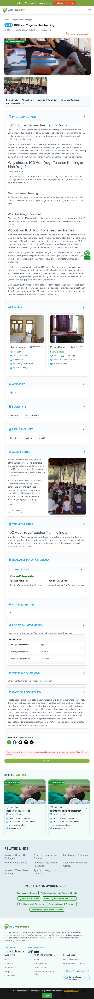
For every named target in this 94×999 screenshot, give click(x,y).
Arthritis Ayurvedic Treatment (31, 904)
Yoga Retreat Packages (22, 19)
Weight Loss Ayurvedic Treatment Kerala (59, 893)
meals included (23, 429)
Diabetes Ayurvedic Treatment (62, 904)
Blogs (7, 971)
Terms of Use (40, 967)
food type (19, 407)
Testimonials (10, 967)
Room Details (12, 100)
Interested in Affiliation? (74, 963)
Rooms (17, 307)
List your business (71, 959)
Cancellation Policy (15, 103)
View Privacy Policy (71, 991)
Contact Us (9, 975)
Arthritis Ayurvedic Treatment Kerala (59, 898)
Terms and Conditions (70, 100)
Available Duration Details (31, 559)
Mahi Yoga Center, (14, 30)
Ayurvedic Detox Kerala (29, 898)
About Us (8, 963)
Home (6, 19)
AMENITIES (18, 384)
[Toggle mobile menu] (89, 10)
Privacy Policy (40, 963)
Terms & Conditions (26, 673)
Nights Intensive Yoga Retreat (65, 810)
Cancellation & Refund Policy (44, 972)
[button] (86, 808)
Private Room (57, 346)
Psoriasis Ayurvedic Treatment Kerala (47, 909)
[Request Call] (87, 255)
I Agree (47, 995)
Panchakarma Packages (75, 854)
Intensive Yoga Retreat (18, 810)
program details (24, 117)
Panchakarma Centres (15, 862)
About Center (28, 100)
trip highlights (22, 524)
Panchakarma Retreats (27, 893)
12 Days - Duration (20, 569)
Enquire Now (47, 761)
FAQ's (36, 959)
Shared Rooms (17, 346)
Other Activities (23, 604)
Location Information (47, 100)
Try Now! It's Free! (64, 3)
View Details (15, 510)
